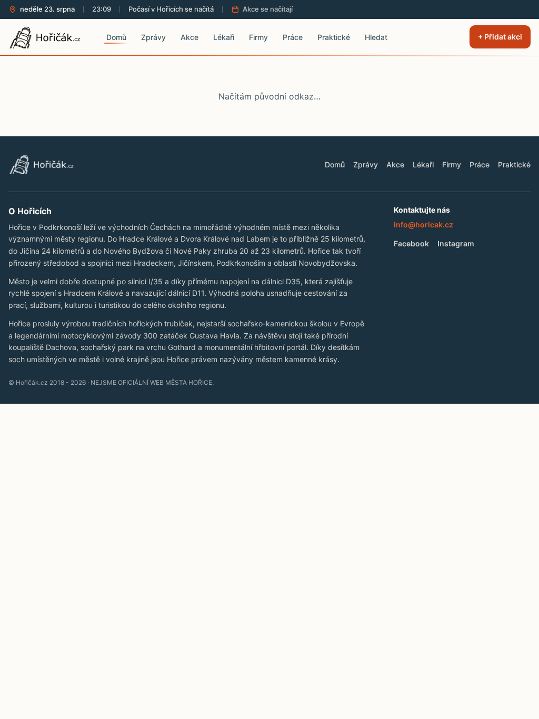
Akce (395, 164)
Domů (335, 164)
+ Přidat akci (500, 36)
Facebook (411, 243)
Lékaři (423, 164)
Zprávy (365, 164)
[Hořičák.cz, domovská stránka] (47, 36)
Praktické (514, 164)
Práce (480, 164)
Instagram (455, 243)
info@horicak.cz (423, 224)
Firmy (451, 164)
